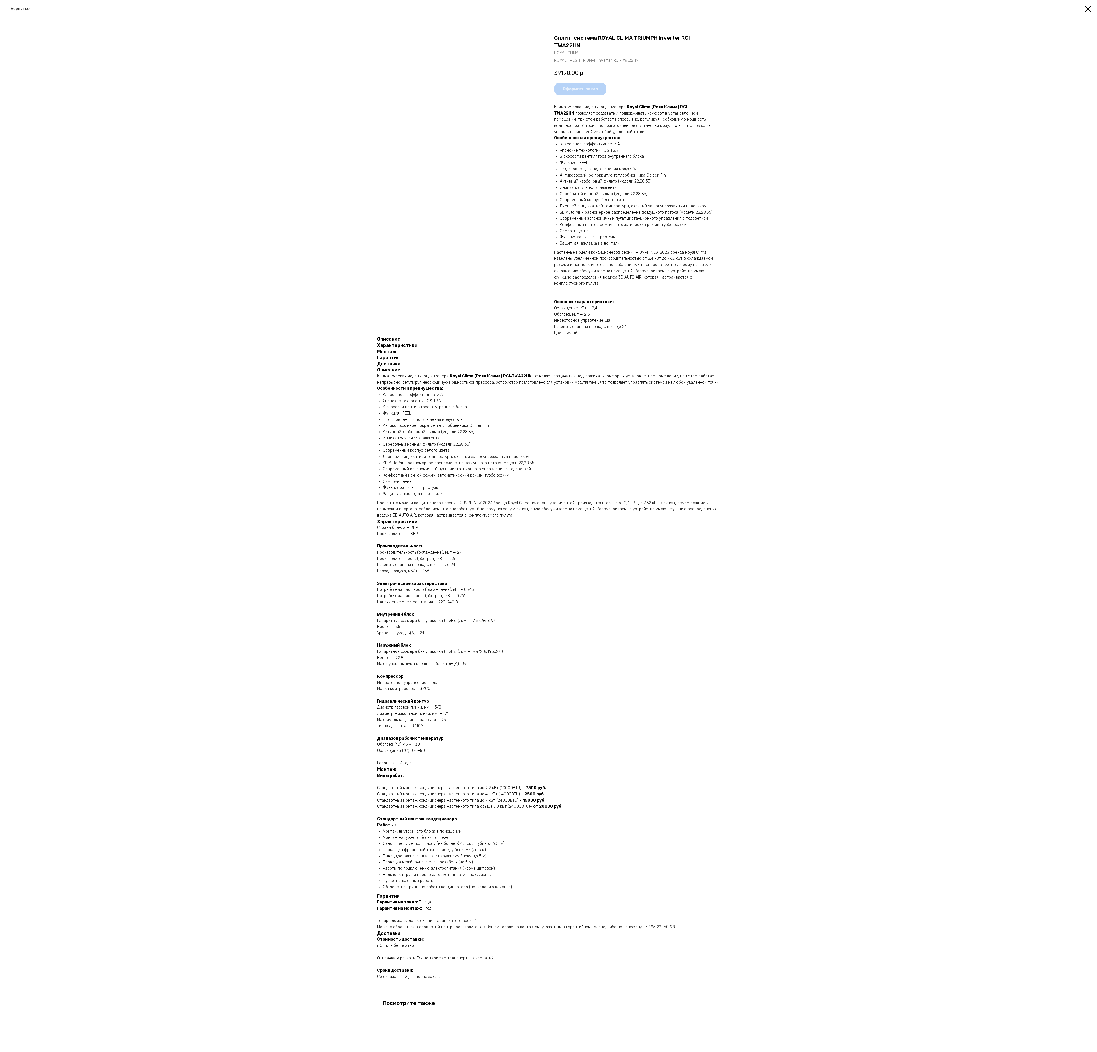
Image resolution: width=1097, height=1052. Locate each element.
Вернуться (21, 8)
